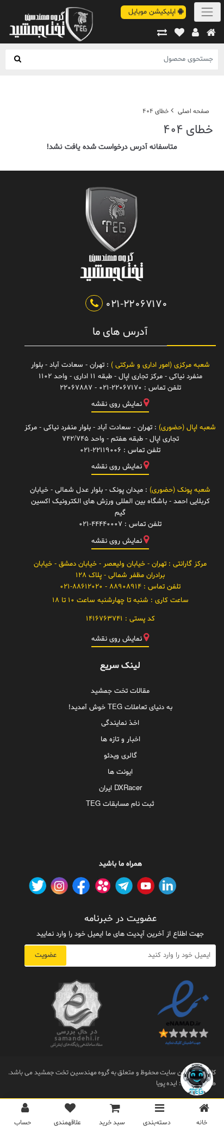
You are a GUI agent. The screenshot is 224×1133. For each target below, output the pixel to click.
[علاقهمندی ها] (179, 33)
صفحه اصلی (193, 111)
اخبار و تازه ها (120, 739)
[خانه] (211, 33)
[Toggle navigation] (207, 12)
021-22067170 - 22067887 (101, 388)
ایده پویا (167, 1083)
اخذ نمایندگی (120, 723)
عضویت (46, 955)
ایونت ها (120, 772)
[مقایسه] (162, 33)
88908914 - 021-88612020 (100, 587)
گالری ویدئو (120, 756)
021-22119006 (100, 450)
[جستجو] (17, 59)
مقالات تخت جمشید (120, 691)
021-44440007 (100, 524)
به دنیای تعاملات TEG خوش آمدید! (120, 707)
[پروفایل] (195, 33)
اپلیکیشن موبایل (153, 12)
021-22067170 (135, 304)
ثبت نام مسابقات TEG (120, 804)
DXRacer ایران (120, 788)
